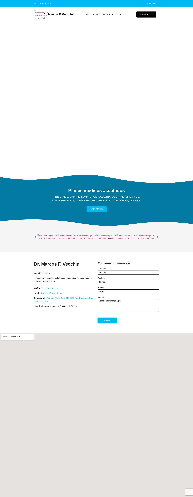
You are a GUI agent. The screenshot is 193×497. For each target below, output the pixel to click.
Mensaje (101, 297)
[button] (35, 237)
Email (101, 287)
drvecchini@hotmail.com (42, 3)
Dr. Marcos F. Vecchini (58, 14)
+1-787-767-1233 (153, 3)
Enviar (107, 320)
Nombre (102, 268)
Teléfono (101, 278)
